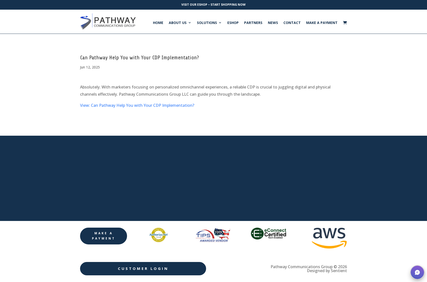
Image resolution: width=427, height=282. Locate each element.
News (273, 23)
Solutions (207, 23)
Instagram (291, 196)
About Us (178, 23)
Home (158, 23)
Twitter (287, 179)
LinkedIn (289, 162)
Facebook (290, 145)
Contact (292, 23)
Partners (253, 23)
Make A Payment (322, 23)
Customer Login (143, 268)
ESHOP (233, 23)
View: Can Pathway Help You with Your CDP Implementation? (137, 105)
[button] (417, 272)
